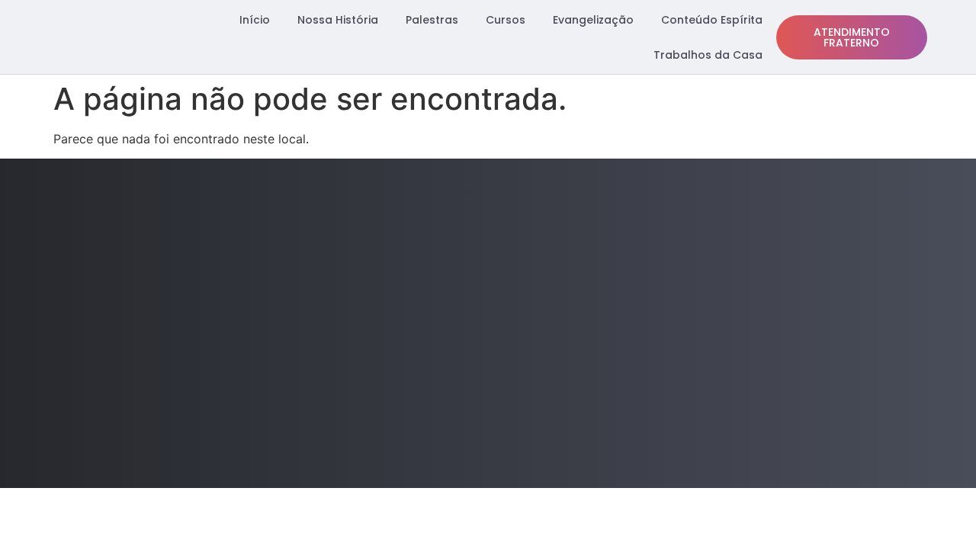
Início (254, 19)
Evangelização (593, 19)
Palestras (432, 19)
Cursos (505, 19)
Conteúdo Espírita (711, 19)
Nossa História (337, 19)
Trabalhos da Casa (707, 55)
